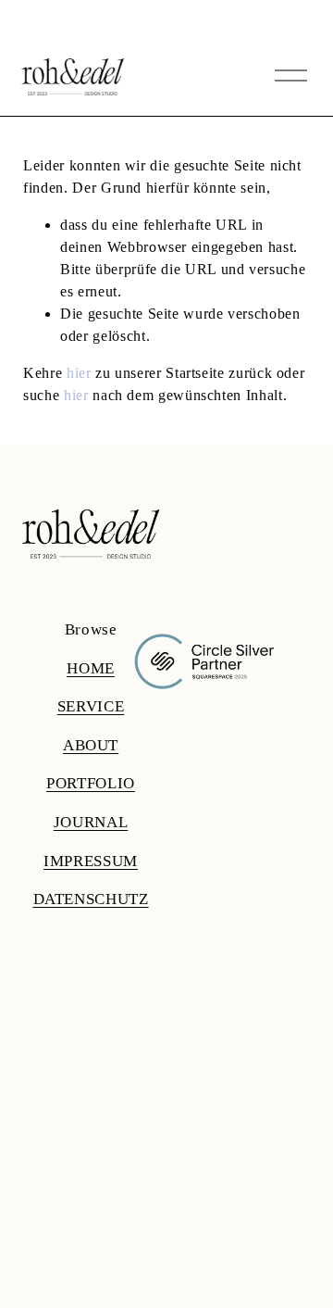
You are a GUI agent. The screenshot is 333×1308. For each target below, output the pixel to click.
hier (79, 373)
